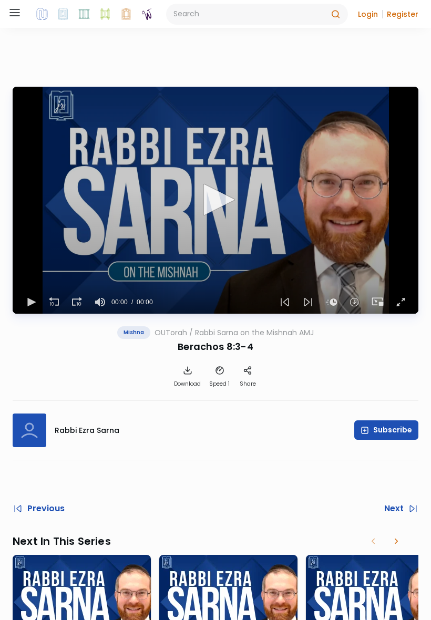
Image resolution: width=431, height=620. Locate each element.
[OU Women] (147, 14)
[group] (99, 302)
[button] (368, 14)
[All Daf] (126, 14)
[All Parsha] (105, 14)
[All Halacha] (84, 14)
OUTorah (171, 332)
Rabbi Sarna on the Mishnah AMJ (254, 332)
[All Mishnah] (63, 14)
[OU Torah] (42, 14)
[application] (215, 200)
